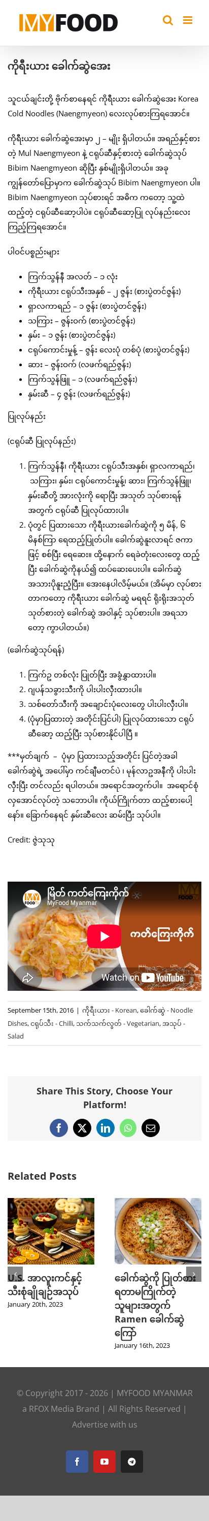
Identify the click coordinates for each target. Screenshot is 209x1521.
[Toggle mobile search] (168, 20)
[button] (15, 1267)
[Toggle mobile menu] (188, 20)
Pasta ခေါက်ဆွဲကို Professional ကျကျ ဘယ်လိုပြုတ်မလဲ (162, 1291)
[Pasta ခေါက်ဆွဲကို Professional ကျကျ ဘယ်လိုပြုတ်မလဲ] (163, 1203)
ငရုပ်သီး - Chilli (51, 1023)
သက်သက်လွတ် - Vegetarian (117, 1023)
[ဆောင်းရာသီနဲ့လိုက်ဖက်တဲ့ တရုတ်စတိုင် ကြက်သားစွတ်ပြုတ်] (56, 1203)
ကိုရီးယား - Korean (109, 1010)
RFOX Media (51, 1395)
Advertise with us (104, 1411)
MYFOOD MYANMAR (155, 1379)
